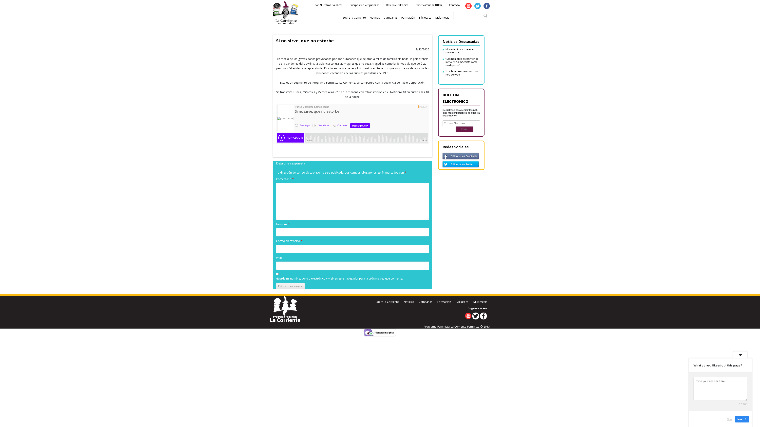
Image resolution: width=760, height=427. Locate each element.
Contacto (454, 5)
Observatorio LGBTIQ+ (428, 5)
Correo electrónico (289, 241)
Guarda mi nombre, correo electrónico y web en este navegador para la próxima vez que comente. (339, 278)
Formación (408, 17)
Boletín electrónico (397, 5)
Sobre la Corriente (354, 17)
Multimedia (442, 17)
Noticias (375, 17)
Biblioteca (425, 17)
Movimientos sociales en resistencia (460, 51)
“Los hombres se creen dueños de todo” (462, 73)
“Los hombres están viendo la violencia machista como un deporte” (462, 62)
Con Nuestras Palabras (329, 5)
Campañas (390, 17)
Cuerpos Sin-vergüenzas (364, 5)
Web (279, 258)
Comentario (285, 179)
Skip (729, 418)
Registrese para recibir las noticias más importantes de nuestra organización (461, 113)
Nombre (282, 224)
